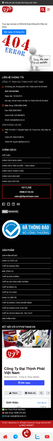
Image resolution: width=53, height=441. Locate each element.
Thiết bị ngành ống (10, 266)
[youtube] (47, 436)
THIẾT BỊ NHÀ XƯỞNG (10, 277)
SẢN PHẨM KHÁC (9, 318)
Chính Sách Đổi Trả (10, 181)
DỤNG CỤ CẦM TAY (9, 297)
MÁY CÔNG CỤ (7, 271)
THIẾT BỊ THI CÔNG (9, 292)
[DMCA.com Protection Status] (10, 211)
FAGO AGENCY (27, 425)
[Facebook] (3, 204)
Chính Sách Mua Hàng (12, 160)
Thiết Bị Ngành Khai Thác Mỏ (14, 308)
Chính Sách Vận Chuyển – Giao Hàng (18, 166)
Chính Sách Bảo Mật (11, 176)
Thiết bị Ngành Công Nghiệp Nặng (17, 303)
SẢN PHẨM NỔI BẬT (9, 256)
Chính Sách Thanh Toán (13, 171)
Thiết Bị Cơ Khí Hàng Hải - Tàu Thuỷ (17, 313)
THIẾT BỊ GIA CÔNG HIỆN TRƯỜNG (15, 282)
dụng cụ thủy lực (10, 261)
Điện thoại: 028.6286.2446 (16, 105)
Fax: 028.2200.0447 (13, 110)
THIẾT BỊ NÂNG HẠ (9, 287)
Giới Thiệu (6, 155)
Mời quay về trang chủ (14, 32)
